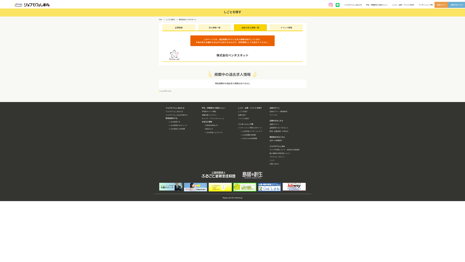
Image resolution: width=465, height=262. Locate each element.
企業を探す (242, 115)
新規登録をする (461, 30)
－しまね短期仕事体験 (248, 135)
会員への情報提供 (276, 140)
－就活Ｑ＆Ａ (208, 129)
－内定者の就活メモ (211, 125)
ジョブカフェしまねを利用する (177, 115)
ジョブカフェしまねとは (174, 111)
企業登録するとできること (279, 128)
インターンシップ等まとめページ (250, 128)
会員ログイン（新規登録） (279, 111)
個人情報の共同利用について (280, 153)
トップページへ (165, 91)
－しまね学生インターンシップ (251, 131)
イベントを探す (243, 118)
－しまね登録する (174, 122)
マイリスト (273, 115)
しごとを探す (243, 111)
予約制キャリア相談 (209, 111)
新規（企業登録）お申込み (279, 131)
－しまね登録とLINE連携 (176, 129)
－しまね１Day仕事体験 (248, 138)
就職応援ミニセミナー (210, 115)
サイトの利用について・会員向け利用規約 (284, 149)
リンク (272, 160)
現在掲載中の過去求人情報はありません (232, 83)
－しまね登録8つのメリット (177, 125)
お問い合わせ (274, 164)
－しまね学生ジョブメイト (213, 132)
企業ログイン (274, 124)
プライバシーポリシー (277, 157)
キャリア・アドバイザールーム (213, 118)
